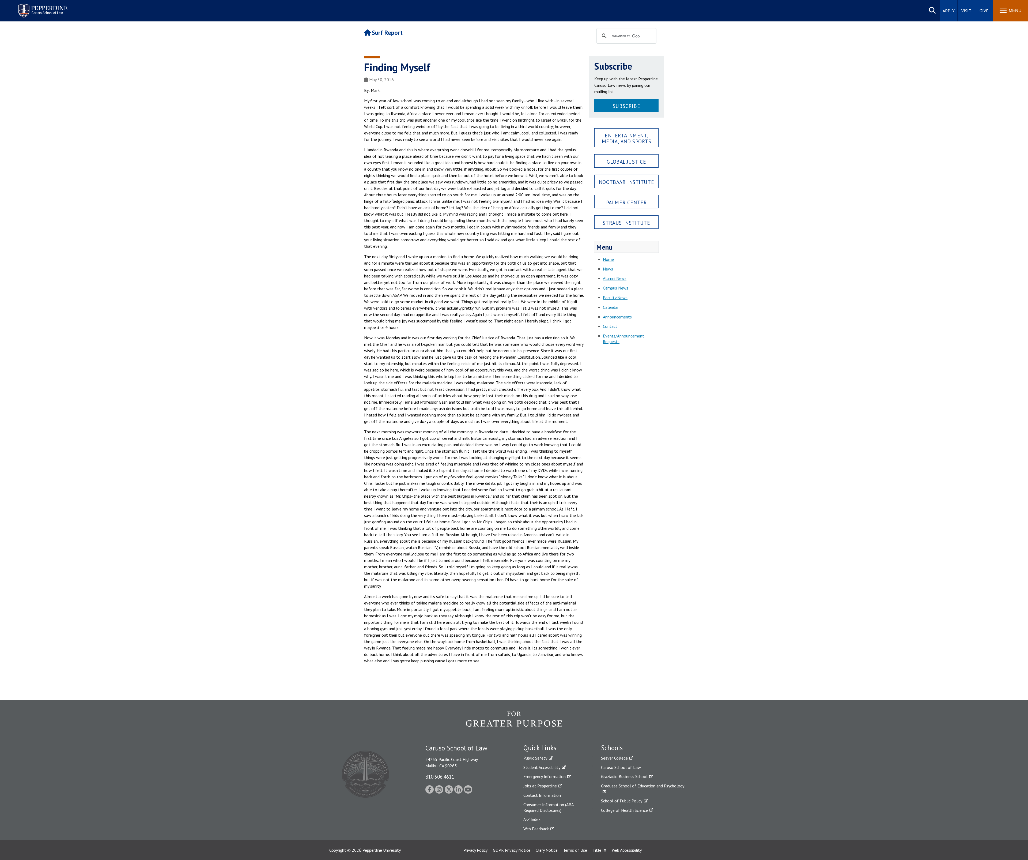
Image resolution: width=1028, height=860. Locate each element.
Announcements (617, 317)
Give (984, 10)
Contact (610, 326)
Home (608, 259)
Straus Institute (626, 222)
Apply (949, 10)
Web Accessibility (627, 850)
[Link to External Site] (514, 723)
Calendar (611, 307)
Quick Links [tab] (539, 747)
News (608, 269)
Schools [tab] (612, 747)
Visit (966, 10)
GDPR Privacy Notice (511, 850)
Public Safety (535, 758)
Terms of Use (575, 850)
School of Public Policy (621, 800)
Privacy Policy (475, 850)
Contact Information (542, 795)
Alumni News (614, 278)
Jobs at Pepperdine (540, 785)
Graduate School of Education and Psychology (642, 785)
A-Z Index (532, 819)
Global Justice (626, 161)
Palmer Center (626, 202)
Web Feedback (536, 828)
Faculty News (615, 297)
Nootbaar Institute (626, 182)
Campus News (615, 288)
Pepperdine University (381, 850)
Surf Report (387, 32)
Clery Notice (547, 850)
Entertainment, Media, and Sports (626, 138)
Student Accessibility (541, 767)
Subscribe (626, 106)
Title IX (599, 850)
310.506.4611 (439, 776)
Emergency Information (544, 776)
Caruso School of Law (621, 767)
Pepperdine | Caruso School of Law (42, 7)
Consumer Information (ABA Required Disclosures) (548, 807)
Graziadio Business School (624, 776)
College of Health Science (624, 810)
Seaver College (614, 758)
